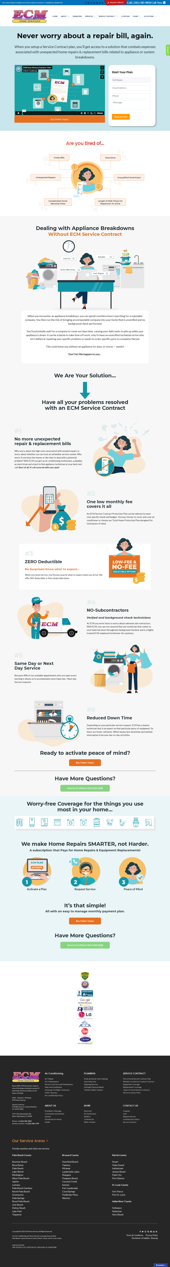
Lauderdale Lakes (70, 1171)
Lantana (16, 1185)
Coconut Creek (69, 1181)
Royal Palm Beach (20, 1201)
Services (89, 16)
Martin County (119, 1155)
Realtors (87, 1116)
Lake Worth (18, 1171)
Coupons (125, 16)
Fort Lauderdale (70, 1188)
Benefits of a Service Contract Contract (138, 1081)
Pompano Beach (70, 1178)
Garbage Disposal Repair (94, 1087)
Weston (66, 1198)
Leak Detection (90, 1081)
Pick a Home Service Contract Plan (137, 1079)
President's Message (53, 1111)
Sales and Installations (53, 1087)
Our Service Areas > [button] (30, 1140)
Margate (66, 1175)
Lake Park (17, 1211)
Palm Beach (17, 1168)
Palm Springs (18, 1198)
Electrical (87, 1111)
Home (55, 16)
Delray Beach (18, 1208)
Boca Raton (17, 1165)
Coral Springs (68, 1191)
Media (47, 1122)
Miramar (66, 1168)
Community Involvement (54, 1114)
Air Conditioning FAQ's (54, 1095)
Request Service (129, 1116)
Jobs (125, 1114)
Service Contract (107, 16)
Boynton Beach (19, 1161)
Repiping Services (91, 1084)
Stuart (115, 1161)
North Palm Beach (21, 1191)
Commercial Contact (131, 1119)
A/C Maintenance (52, 1081)
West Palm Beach (20, 1178)
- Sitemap (154, 1238)
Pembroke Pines (70, 1194)
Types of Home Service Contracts (136, 1090)
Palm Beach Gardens (22, 1188)
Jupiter (15, 1181)
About (64, 16)
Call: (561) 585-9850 (139, 2)
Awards (48, 1116)
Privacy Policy (152, 1235)
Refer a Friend (89, 1122)
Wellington (17, 1175)
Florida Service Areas (53, 1119)
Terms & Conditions (134, 1235)
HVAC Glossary (51, 1093)
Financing (77, 16)
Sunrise (65, 1185)
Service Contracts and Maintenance (59, 1084)
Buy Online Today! (60, 119)
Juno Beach (17, 1204)
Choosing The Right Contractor (57, 1090)
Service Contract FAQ (131, 1093)
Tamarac (66, 1165)
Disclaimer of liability (141, 1238)
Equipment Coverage (131, 1084)
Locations (148, 16)
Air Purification (90, 1114)
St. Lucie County (56, 1238)
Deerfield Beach (70, 1161)
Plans (135, 16)
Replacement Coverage (132, 1087)
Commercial (89, 1119)
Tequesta (17, 1214)
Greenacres (18, 1194)
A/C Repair (49, 1079)
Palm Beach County (21, 1155)
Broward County (70, 1155)
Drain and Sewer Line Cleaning (96, 1079)
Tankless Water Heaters (93, 1090)
